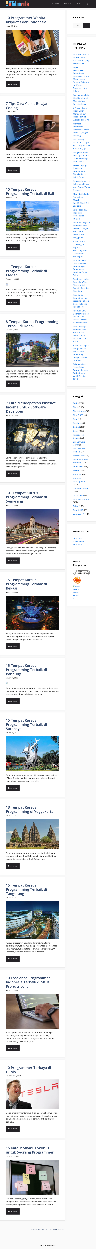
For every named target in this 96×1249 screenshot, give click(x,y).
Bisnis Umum (79, 411)
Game (76, 431)
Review (76, 470)
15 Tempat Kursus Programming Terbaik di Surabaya (26, 724)
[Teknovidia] (17, 4)
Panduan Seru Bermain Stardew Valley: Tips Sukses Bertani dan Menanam (81, 316)
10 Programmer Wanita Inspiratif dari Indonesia (26, 19)
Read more (12, 84)
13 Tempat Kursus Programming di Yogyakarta (29, 809)
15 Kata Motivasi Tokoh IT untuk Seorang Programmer (30, 1150)
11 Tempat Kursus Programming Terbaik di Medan (26, 270)
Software (77, 474)
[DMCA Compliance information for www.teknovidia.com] (81, 574)
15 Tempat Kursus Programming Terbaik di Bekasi (26, 584)
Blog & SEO (78, 415)
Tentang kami (51, 1229)
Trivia (75, 506)
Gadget (76, 427)
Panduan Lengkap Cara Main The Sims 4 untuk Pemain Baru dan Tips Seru (81, 285)
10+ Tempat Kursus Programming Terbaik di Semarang (26, 497)
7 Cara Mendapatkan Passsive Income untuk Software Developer (31, 407)
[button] (87, 4)
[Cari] (86, 25)
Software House (80, 488)
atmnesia (77, 544)
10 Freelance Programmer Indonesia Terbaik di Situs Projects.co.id (28, 982)
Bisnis (76, 407)
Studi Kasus (78, 495)
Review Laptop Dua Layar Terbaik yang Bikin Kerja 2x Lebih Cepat (80, 171)
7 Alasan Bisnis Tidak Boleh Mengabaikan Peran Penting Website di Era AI (81, 114)
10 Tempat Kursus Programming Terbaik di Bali (30, 191)
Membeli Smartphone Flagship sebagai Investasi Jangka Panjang (81, 129)
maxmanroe (78, 541)
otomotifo (77, 538)
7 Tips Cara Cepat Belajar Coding (27, 105)
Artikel (66, 4)
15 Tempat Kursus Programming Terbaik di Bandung (26, 669)
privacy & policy (37, 1229)
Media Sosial (79, 455)
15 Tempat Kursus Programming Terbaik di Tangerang (26, 889)
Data (75, 419)
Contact (61, 1229)
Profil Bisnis (78, 466)
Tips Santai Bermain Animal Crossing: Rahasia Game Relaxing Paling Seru (81, 301)
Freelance (77, 423)
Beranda (55, 4)
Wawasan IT (78, 514)
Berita (78, 4)
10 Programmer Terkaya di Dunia (28, 1069)
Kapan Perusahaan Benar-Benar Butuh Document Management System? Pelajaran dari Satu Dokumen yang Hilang (81, 79)
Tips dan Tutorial (81, 499)
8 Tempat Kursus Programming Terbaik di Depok (32, 323)
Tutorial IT (78, 510)
